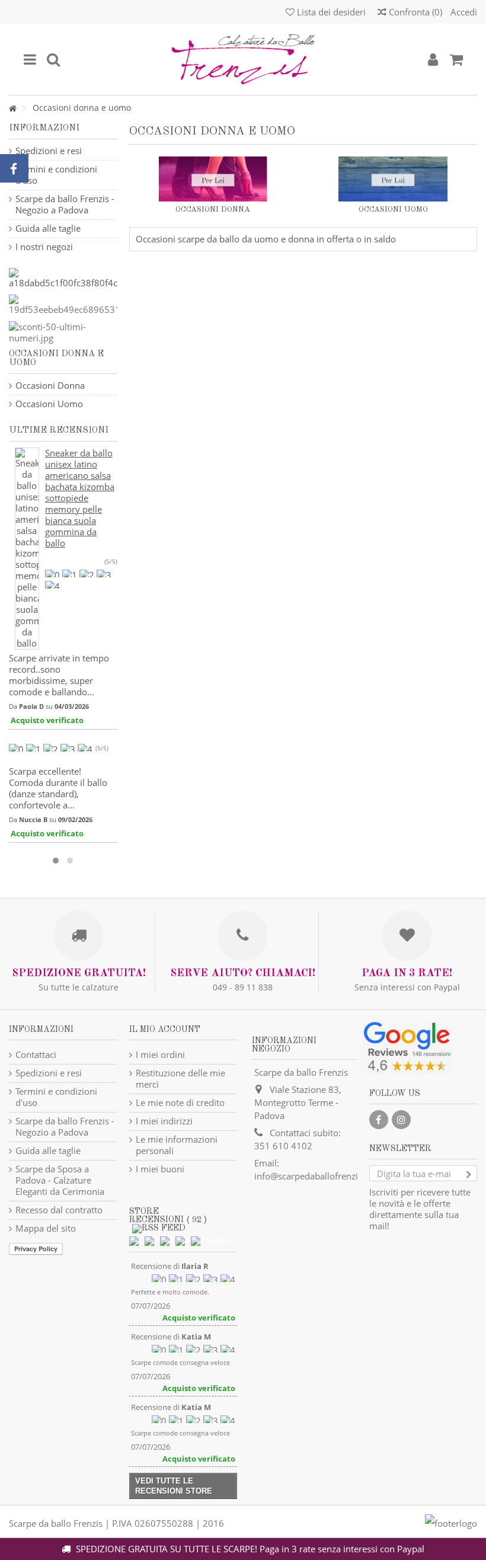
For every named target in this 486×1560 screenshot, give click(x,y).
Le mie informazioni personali (177, 1145)
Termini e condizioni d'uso (56, 175)
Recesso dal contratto (59, 1210)
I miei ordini (160, 1054)
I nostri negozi (44, 246)
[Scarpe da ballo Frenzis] (243, 59)
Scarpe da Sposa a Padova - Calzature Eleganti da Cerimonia (59, 1180)
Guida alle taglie (48, 228)
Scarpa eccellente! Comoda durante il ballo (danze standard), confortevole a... (58, 788)
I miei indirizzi (164, 1121)
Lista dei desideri (330, 12)
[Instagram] (401, 1119)
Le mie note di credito (180, 1102)
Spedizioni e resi (48, 150)
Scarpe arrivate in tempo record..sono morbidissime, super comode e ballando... (59, 675)
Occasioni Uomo (393, 209)
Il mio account (164, 1029)
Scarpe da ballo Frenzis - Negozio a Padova (64, 204)
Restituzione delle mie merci (180, 1078)
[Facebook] (378, 1119)
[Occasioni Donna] (213, 179)
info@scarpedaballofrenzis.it (312, 1176)
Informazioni (44, 128)
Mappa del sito (45, 1228)
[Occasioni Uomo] (393, 179)
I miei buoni (160, 1169)
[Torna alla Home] (12, 108)
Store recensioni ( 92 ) (168, 1215)
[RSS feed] (159, 1228)
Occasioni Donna (212, 209)
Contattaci (35, 1054)
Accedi (462, 12)
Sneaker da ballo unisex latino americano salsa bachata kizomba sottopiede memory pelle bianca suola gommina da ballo (79, 498)
